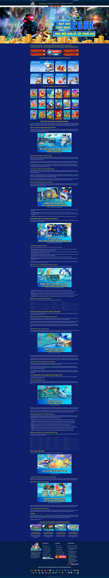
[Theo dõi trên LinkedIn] (73, 564)
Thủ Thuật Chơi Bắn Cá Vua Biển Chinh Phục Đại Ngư (73, 533)
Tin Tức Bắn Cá (70, 3)
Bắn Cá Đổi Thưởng (42, 3)
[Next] (79, 532)
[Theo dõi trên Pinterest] (71, 564)
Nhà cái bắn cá (57, 3)
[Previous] (30, 532)
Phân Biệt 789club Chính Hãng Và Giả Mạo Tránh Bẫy (36, 533)
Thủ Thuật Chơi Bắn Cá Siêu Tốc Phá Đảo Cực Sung (61, 533)
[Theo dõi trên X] (73, 0)
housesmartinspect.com (42, 515)
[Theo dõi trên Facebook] (72, 0)
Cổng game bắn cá (50, 3)
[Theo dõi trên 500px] (77, 0)
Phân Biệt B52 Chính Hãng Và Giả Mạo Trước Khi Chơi (48, 533)
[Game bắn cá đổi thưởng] (34, 3)
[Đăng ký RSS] (72, 564)
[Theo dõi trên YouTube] (76, 0)
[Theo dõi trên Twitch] (78, 0)
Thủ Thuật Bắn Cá (63, 3)
